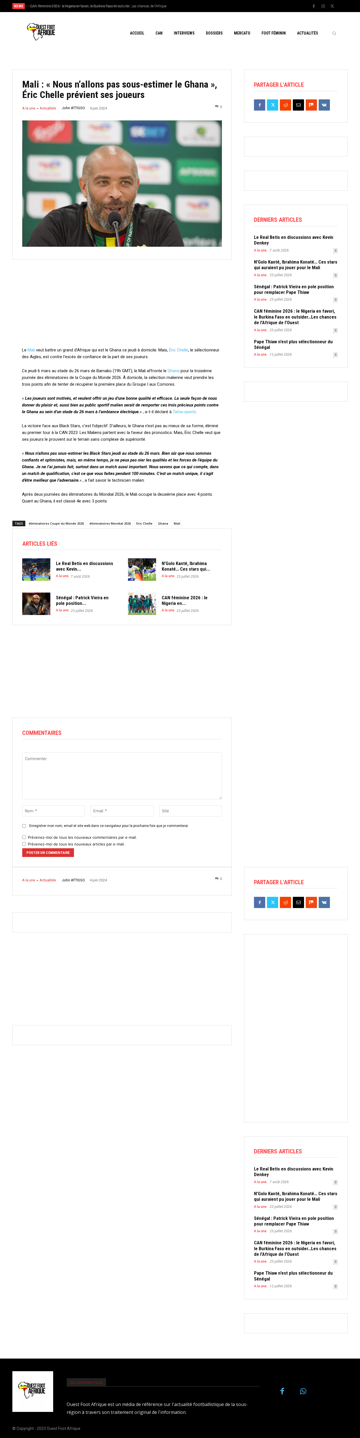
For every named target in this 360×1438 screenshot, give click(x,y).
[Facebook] (314, 6)
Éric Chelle (178, 350)
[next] (198, 6)
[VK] (324, 105)
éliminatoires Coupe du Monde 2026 (56, 523)
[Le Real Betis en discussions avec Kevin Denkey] (36, 569)
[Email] (298, 105)
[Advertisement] (122, 307)
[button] (334, 33)
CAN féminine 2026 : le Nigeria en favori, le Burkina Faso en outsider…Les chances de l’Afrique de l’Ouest (295, 316)
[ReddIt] (285, 105)
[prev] (189, 6)
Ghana (173, 370)
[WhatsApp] (303, 1391)
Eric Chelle (144, 523)
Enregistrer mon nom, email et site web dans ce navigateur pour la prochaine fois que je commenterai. (109, 826)
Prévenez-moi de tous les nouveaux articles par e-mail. (76, 844)
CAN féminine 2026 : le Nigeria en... (185, 600)
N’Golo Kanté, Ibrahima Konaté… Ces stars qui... (186, 566)
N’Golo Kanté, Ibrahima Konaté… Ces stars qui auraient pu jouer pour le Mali (295, 264)
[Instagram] (323, 6)
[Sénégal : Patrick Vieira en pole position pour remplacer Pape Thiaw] (36, 604)
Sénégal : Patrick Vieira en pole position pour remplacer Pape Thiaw (294, 289)
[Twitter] (332, 6)
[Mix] (311, 105)
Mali (31, 350)
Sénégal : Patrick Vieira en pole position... (82, 600)
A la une (28, 108)
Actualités (48, 108)
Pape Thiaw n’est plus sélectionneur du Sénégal (293, 344)
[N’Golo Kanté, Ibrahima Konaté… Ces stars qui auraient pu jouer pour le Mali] (142, 569)
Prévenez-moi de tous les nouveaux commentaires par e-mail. (82, 837)
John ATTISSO (73, 108)
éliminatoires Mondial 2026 (110, 523)
